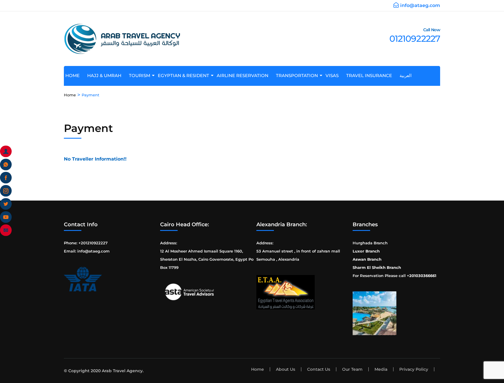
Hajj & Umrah (106, 75)
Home (75, 75)
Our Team (352, 369)
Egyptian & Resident (185, 75)
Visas (334, 75)
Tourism (141, 75)
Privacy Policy (413, 369)
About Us (285, 369)
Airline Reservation (244, 75)
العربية (408, 75)
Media (380, 369)
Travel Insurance (371, 75)
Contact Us (318, 369)
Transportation (299, 75)
